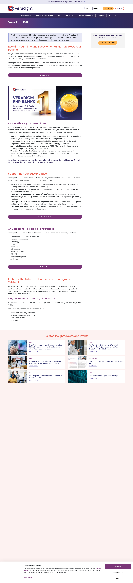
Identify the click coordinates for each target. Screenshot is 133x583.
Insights (101, 15)
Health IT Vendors (86, 15)
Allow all (118, 566)
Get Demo (108, 8)
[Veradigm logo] (20, 8)
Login (119, 8)
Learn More (45, 75)
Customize (116, 572)
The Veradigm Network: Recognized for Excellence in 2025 (66, 2)
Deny (118, 578)
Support (96, 8)
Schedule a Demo (45, 217)
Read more (33, 351)
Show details (28, 577)
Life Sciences (26, 15)
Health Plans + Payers (44, 15)
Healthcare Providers (66, 15)
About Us (112, 15)
